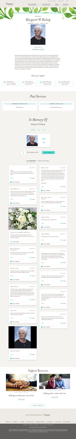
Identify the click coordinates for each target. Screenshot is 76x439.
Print (67, 1)
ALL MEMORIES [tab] (31, 160)
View (43, 142)
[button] (33, 5)
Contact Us (61, 1)
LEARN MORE (21, 399)
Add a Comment (15, 182)
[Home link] (10, 4)
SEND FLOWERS (16, 241)
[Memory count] (32, 130)
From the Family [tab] (43, 160)
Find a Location (52, 1)
